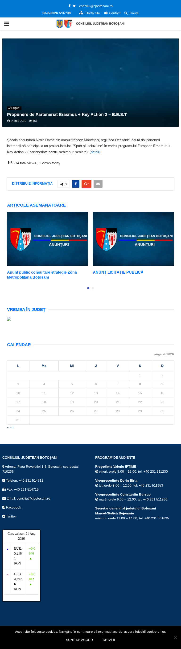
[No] (175, 637)
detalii (95, 152)
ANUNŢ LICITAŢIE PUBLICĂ (118, 272)
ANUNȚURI (14, 108)
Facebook (13, 507)
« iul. (10, 427)
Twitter (10, 516)
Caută (134, 13)
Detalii (109, 640)
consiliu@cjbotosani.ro (96, 6)
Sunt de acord (79, 640)
